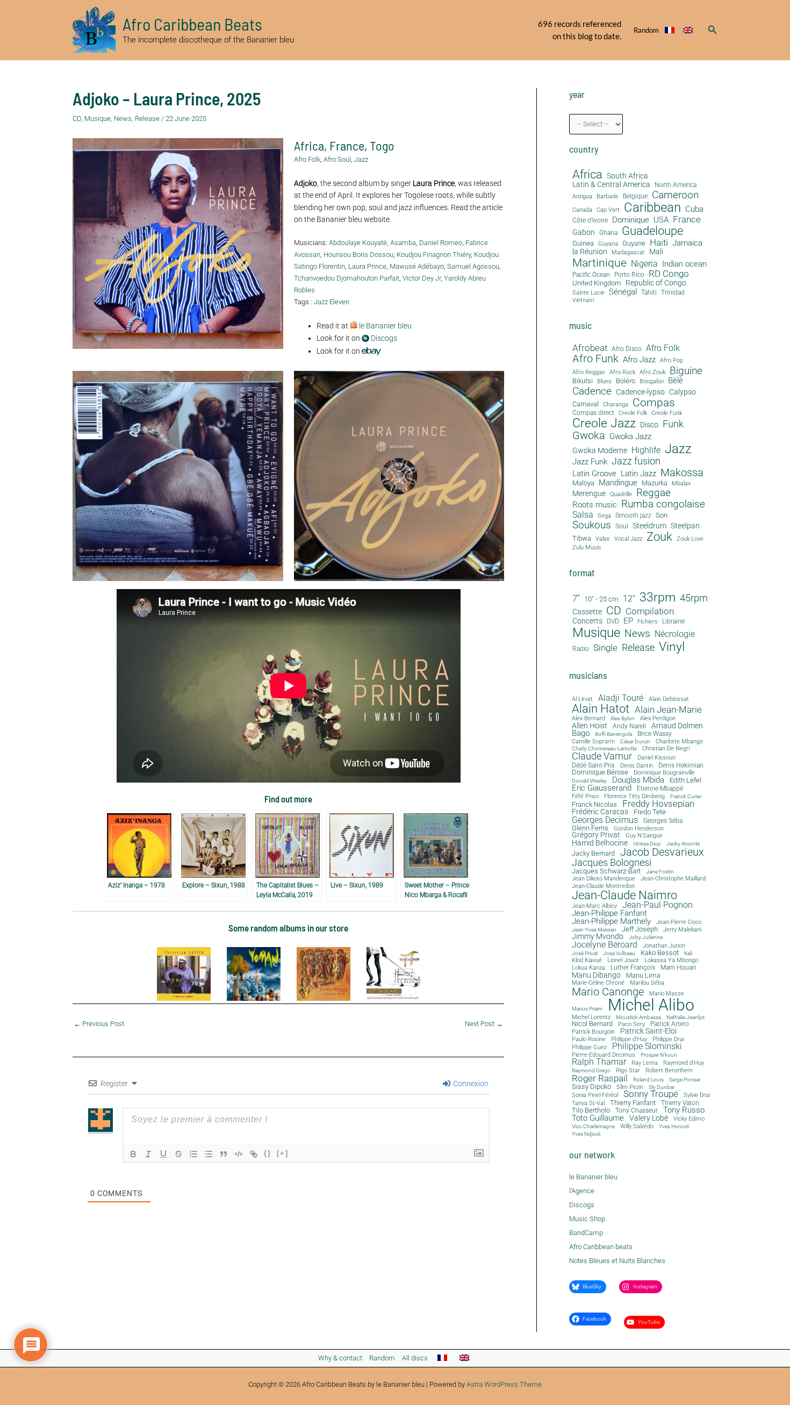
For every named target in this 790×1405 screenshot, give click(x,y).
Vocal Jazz (628, 539)
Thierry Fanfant (633, 1102)
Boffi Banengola (613, 734)
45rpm (694, 598)
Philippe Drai (668, 1039)
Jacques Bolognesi (611, 863)
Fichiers (647, 622)
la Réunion (589, 252)
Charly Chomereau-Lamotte (604, 748)
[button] (712, 30)
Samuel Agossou (473, 266)
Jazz (361, 159)
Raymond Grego (591, 1070)
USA (661, 220)
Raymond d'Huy (683, 1063)
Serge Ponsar (684, 1080)
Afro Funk (595, 359)
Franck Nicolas (594, 804)
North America (675, 185)
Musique (97, 118)
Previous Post (99, 1023)
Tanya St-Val (588, 1103)
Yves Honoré (674, 1126)
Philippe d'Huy (629, 1039)
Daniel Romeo (440, 243)
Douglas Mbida (638, 780)
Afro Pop (671, 360)
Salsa (582, 515)
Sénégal (623, 292)
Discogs (383, 338)
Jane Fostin (660, 871)
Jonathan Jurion (664, 946)
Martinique (599, 262)
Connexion (470, 1083)
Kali (688, 953)
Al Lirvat (582, 699)
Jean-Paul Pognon (657, 905)
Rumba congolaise (663, 504)
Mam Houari (678, 968)
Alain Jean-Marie (668, 709)
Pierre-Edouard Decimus (603, 1055)
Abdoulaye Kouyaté (358, 243)
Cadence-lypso (640, 392)
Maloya (583, 483)
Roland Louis (648, 1080)
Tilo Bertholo (591, 1110)
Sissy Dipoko (591, 1086)
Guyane (633, 243)
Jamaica (687, 243)
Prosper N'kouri (659, 1055)
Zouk (659, 537)
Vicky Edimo (689, 1119)
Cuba (694, 209)
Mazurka (654, 483)
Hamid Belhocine (600, 843)
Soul (621, 526)
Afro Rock (622, 372)
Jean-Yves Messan (594, 930)
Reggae (653, 493)
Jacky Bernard (593, 853)
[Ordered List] (193, 1154)
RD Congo (669, 274)
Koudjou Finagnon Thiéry (434, 254)
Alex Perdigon (658, 718)
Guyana (608, 244)
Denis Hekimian (680, 765)
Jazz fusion (636, 461)
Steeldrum (649, 526)
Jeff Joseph (640, 929)
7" (576, 598)
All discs (415, 1358)
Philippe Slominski (647, 1047)
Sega (604, 516)
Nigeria (644, 263)
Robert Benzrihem (669, 1071)
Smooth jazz (633, 515)
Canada (582, 209)
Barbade (608, 196)
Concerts (587, 621)
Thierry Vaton (680, 1103)
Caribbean (652, 207)
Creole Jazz (604, 423)
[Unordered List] (208, 1154)
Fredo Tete (650, 811)
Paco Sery (631, 1024)
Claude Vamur (602, 757)
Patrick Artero (669, 1024)
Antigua (582, 196)
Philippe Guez (589, 1047)
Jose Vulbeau (619, 953)
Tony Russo (684, 1110)
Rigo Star (628, 1070)
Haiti (659, 243)
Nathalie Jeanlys (685, 1017)
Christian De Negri (666, 749)
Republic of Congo (656, 283)
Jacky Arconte (683, 844)
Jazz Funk (589, 462)
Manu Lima (643, 975)
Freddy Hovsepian (658, 804)
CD (77, 118)
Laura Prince (367, 266)
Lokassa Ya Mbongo (671, 960)
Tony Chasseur (636, 1110)
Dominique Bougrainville (664, 773)
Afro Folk (307, 159)
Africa (309, 145)
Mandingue (618, 482)
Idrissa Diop (647, 844)
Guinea (583, 243)
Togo (382, 145)
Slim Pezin (629, 1088)
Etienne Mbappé (660, 789)
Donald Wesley (589, 781)
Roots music (594, 504)
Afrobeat (589, 348)
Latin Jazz (638, 473)
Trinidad (673, 292)
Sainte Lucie (588, 293)
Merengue (589, 494)
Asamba (403, 243)
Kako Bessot (660, 953)
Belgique (635, 196)
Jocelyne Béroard (604, 945)
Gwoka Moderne (599, 451)
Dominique (630, 220)
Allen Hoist (589, 725)
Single (605, 648)
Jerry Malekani (682, 930)
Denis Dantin (636, 766)
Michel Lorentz (591, 1017)
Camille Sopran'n (593, 741)
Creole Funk (666, 413)
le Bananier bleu (384, 325)
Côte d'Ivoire (590, 220)
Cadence (592, 391)
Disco (649, 425)
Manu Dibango (596, 975)
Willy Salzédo (636, 1126)
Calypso (682, 392)
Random (646, 30)
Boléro (625, 381)
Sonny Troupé (650, 1094)
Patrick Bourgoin (593, 1032)
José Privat (585, 953)
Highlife (645, 450)
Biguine (686, 370)
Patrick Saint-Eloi (648, 1031)
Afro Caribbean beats (601, 1247)
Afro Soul (337, 159)
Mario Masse (666, 994)
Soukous (591, 525)
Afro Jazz (639, 359)
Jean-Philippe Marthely (611, 921)
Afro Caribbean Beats (192, 23)
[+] (283, 1153)
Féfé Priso (585, 797)
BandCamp (586, 1233)
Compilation (650, 611)
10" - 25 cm (601, 599)
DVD (613, 621)
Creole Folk (633, 413)
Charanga (615, 405)
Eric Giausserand (601, 788)
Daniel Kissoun (656, 758)
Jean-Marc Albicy (594, 906)
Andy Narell (629, 726)
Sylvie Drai (697, 1096)
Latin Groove (594, 473)
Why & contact (340, 1358)
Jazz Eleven (331, 302)
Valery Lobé (648, 1118)
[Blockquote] (223, 1154)
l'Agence (581, 1191)
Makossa (681, 472)
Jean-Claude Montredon (603, 886)
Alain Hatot (600, 708)
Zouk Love (690, 539)
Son (661, 515)
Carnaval (585, 404)
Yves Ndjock (586, 1134)
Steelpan (685, 526)
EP (628, 621)
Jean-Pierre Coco (678, 923)
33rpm (658, 598)
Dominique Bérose (600, 772)
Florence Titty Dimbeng (634, 797)
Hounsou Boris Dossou (358, 254)
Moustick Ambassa (638, 1017)
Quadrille (621, 494)
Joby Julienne (646, 937)
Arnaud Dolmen (677, 725)
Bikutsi (582, 381)
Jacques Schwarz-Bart (606, 871)
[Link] (253, 1154)
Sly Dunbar (661, 1087)
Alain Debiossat (669, 699)
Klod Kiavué (587, 961)
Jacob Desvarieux (662, 852)
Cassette (587, 612)
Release (147, 118)
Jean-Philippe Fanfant (609, 913)
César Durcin (635, 741)
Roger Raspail (600, 1078)
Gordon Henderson (639, 829)
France (346, 145)
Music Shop (587, 1219)
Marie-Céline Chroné (598, 983)
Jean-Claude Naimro (624, 895)
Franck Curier (685, 796)
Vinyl (672, 647)
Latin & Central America (611, 185)
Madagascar (628, 252)
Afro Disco (627, 349)
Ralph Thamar (599, 1062)
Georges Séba (663, 821)
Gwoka (588, 436)
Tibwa (581, 538)
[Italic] (148, 1154)
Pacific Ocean (591, 274)
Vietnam (583, 300)
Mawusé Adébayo (417, 266)
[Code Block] (238, 1154)
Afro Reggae (588, 372)
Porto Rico (629, 274)
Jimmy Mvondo (597, 937)
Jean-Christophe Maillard (673, 878)
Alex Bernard (588, 718)
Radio (580, 649)
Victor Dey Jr (422, 278)
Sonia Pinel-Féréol (595, 1096)
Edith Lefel (685, 780)
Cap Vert (608, 210)
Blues (604, 381)
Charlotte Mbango (679, 741)
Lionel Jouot (623, 961)
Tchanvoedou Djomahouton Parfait (346, 278)
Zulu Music (586, 547)
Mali (656, 252)
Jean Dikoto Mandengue (603, 879)
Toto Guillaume (598, 1118)
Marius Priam (587, 1009)
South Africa (627, 176)
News (123, 118)
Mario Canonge (608, 991)
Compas (654, 403)
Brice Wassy (654, 734)
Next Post (484, 1023)
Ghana (608, 233)
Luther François (633, 967)
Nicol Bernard (592, 1023)
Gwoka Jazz (630, 436)
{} (267, 1153)
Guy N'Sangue (644, 836)
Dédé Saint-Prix (593, 766)
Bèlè (675, 380)
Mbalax (681, 484)
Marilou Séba (647, 983)
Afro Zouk (652, 372)
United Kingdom (596, 283)
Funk (673, 424)
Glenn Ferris (590, 828)
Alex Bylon (623, 718)
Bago (581, 733)
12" (629, 599)
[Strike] (178, 1154)
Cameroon (675, 194)
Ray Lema (644, 1063)
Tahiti (649, 292)
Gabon (583, 232)
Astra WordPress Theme (504, 1384)
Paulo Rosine (589, 1039)
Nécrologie (675, 634)
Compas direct (593, 413)
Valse (602, 539)
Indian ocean (684, 264)
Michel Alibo (651, 1005)
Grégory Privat (596, 835)
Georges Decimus (605, 820)
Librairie (673, 621)
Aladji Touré (620, 698)
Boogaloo (652, 381)
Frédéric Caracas (600, 812)
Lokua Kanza (588, 968)
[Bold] (133, 1154)
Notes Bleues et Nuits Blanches (617, 1261)
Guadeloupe (652, 231)
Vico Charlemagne (593, 1126)
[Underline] (163, 1154)
